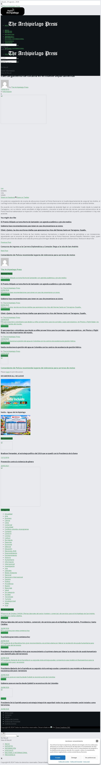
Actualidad (4, 326)
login (8, 372)
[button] (97, 741)
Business (8, 518)
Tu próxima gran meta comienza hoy (15, 637)
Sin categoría (9, 592)
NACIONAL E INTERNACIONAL (14, 48)
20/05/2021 (5, 466)
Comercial (8, 525)
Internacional (10, 564)
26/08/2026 (5, 628)
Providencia (9, 584)
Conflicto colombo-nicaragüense (17, 529)
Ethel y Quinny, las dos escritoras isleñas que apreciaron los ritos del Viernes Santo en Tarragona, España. (44, 230)
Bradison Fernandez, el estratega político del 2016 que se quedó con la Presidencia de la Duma (39, 453)
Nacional (8, 575)
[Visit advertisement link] (20, 506)
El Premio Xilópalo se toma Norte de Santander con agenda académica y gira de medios (36, 222)
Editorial (8, 547)
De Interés (9, 540)
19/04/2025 (5, 320)
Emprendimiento (11, 553)
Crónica (7, 536)
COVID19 (8, 533)
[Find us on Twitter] (1, 4)
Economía (8, 544)
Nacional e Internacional (14, 577)
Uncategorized (10, 601)
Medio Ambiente (11, 573)
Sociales (8, 594)
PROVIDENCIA (9, 41)
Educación (8, 549)
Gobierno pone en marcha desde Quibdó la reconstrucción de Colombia (29, 683)
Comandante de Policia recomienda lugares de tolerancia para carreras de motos (38, 368)
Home (3, 70)
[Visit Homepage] (10, 6)
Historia (8, 557)
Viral (6, 605)
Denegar (74, 757)
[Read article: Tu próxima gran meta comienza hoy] (50, 630)
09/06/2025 (5, 305)
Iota (6, 568)
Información (10, 70)
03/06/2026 (5, 290)
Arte (6, 516)
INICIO (7, 30)
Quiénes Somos (10, 724)
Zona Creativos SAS (63, 727)
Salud (7, 590)
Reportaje (8, 588)
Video (7, 603)
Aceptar (57, 757)
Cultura (7, 538)
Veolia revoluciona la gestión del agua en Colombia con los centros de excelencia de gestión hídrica (41, 347)
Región (7, 586)
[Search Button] (18, 45)
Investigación (10, 566)
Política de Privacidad (76, 762)
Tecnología (9, 597)
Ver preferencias (90, 757)
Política (7, 581)
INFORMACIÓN (9, 34)
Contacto (8, 531)
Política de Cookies (64, 762)
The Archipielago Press (19, 87)
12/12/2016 (5, 457)
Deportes (8, 542)
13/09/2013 (5, 89)
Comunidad (9, 527)
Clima (7, 523)
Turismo (8, 599)
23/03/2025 (5, 353)
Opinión (8, 579)
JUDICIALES (9, 43)
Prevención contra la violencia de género (17, 462)
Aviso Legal (86, 762)
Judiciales (8, 570)
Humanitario (9, 560)
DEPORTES (8, 32)
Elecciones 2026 (10, 551)
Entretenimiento (11, 555)
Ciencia (7, 520)
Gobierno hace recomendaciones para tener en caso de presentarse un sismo (32, 226)
